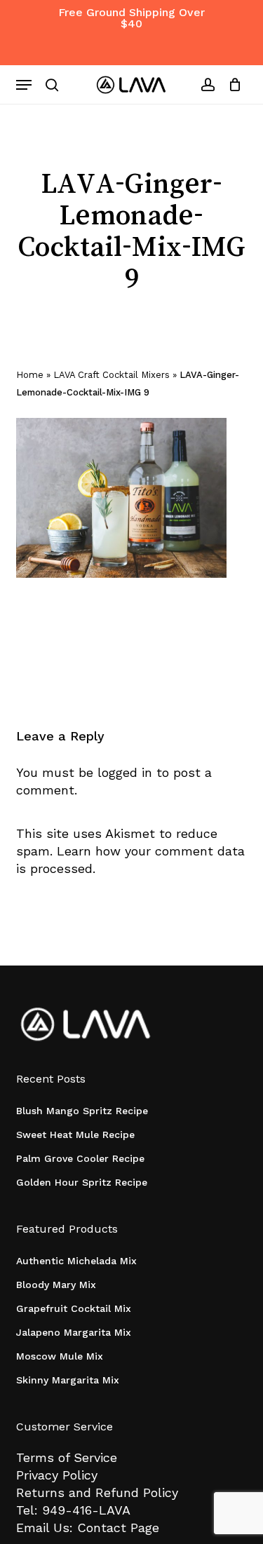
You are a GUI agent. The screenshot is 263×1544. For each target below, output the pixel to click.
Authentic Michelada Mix (76, 1260)
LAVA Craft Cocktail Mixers (111, 375)
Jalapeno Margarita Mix (73, 1332)
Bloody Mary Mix (56, 1284)
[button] (24, 85)
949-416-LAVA (86, 1510)
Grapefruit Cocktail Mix (73, 1308)
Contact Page (118, 1527)
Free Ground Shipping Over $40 (131, 18)
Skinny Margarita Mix (67, 1380)
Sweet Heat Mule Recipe (75, 1134)
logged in (124, 772)
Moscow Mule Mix (59, 1356)
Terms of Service (66, 1457)
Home (29, 375)
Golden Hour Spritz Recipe (81, 1182)
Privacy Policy (56, 1475)
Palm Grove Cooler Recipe (80, 1158)
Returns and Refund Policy (97, 1492)
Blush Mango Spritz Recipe (82, 1110)
